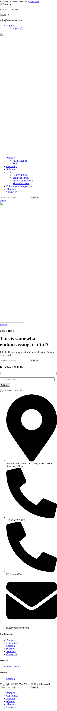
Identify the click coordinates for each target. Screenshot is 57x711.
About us (11, 651)
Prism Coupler (20, 160)
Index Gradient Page (23, 180)
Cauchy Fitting (20, 175)
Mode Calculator (21, 183)
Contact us (11, 654)
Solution (10, 645)
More (15, 163)
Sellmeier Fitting (21, 177)
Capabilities (12, 643)
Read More (34, 1)
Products (10, 640)
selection (10, 648)
